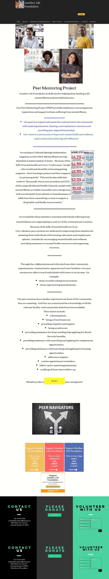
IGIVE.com (35, 458)
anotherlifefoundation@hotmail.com (19, 521)
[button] (81, 14)
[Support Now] (33, 469)
